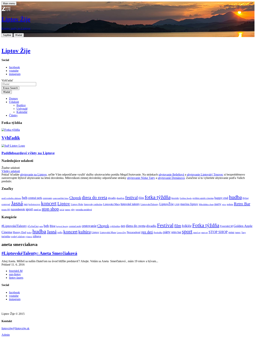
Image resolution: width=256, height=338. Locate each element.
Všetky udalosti (10, 171)
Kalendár (21, 112)
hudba (235, 197)
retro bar (176, 232)
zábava (37, 236)
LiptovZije (121, 232)
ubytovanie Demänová (171, 177)
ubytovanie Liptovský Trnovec (205, 174)
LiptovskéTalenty (150, 204)
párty (167, 232)
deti (123, 226)
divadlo (112, 198)
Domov (13, 98)
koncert (49, 203)
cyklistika (115, 226)
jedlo (60, 232)
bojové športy (62, 226)
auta (41, 226)
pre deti (147, 232)
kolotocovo (34, 204)
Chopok (75, 198)
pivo (224, 204)
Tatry (243, 232)
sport (29, 209)
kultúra (84, 231)
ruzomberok (18, 209)
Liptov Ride (77, 204)
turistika (5, 236)
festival (131, 197)
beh (24, 198)
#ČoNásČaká (33, 226)
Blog (52, 226)
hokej (29, 232)
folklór (187, 226)
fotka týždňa (158, 197)
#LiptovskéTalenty (14, 226)
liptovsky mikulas (93, 204)
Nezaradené (134, 232)
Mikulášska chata (206, 204)
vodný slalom (18, 236)
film (141, 198)
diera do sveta (94, 197)
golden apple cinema (203, 198)
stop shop (50, 208)
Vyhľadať (7, 80)
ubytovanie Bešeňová (171, 174)
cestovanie (47, 198)
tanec (67, 209)
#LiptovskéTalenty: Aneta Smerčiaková (39, 253)
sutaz (231, 232)
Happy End (19, 232)
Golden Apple (186, 198)
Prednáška (158, 233)
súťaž (62, 210)
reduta (230, 204)
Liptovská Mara (111, 204)
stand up (37, 209)
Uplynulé (22, 108)
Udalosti (14, 101)
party (217, 204)
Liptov (63, 203)
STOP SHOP (218, 232)
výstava (28, 236)
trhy (73, 209)
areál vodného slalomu (11, 198)
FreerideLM (226, 226)
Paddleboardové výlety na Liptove (28, 153)
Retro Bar (242, 203)
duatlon (120, 198)
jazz (26, 204)
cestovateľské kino (61, 198)
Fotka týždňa (205, 225)
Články (13, 115)
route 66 (5, 209)
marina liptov (189, 204)
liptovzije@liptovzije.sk (15, 328)
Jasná (17, 203)
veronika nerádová (84, 209)
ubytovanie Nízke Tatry (141, 177)
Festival (165, 225)
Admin (5, 334)
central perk (35, 198)
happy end (221, 198)
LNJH (177, 204)
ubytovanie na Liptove (33, 174)
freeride (175, 198)
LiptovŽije (166, 204)
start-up (204, 233)
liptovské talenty (130, 204)
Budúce (21, 105)
